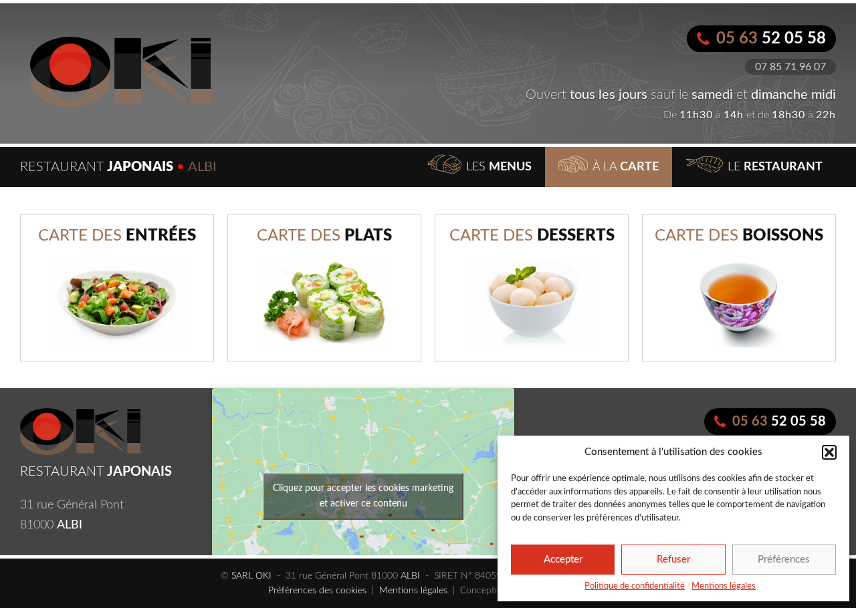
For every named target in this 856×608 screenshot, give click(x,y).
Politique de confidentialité (634, 586)
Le (775, 167)
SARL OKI (251, 576)
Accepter (563, 560)
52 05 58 (771, 39)
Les (499, 167)
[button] (829, 452)
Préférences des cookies (317, 590)
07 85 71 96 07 (790, 66)
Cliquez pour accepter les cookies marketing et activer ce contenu (363, 496)
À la (626, 167)
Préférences (784, 560)
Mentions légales (723, 586)
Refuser (673, 560)
